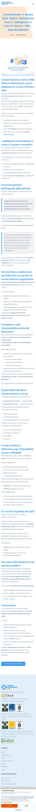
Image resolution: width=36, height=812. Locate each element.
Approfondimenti (21, 35)
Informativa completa (6, 802)
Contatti (3, 764)
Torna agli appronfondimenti (13, 664)
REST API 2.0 (5, 778)
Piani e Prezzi (5, 755)
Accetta (9, 805)
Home (12, 35)
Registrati (4, 767)
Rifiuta (26, 805)
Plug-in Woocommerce (8, 784)
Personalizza (18, 809)
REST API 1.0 (5, 781)
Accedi (3, 770)
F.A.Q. (3, 758)
